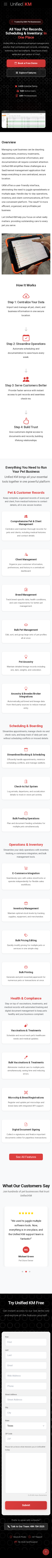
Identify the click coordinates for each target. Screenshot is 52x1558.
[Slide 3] (29, 1271)
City (6, 1408)
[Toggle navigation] (5, 4)
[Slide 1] (22, 1271)
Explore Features (27, 72)
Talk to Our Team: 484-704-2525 (27, 1526)
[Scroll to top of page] (46, 1552)
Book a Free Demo (27, 63)
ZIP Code (8, 1434)
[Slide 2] (26, 1271)
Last (6, 1350)
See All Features (26, 1157)
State (7, 1421)
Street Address (11, 1394)
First (6, 1337)
